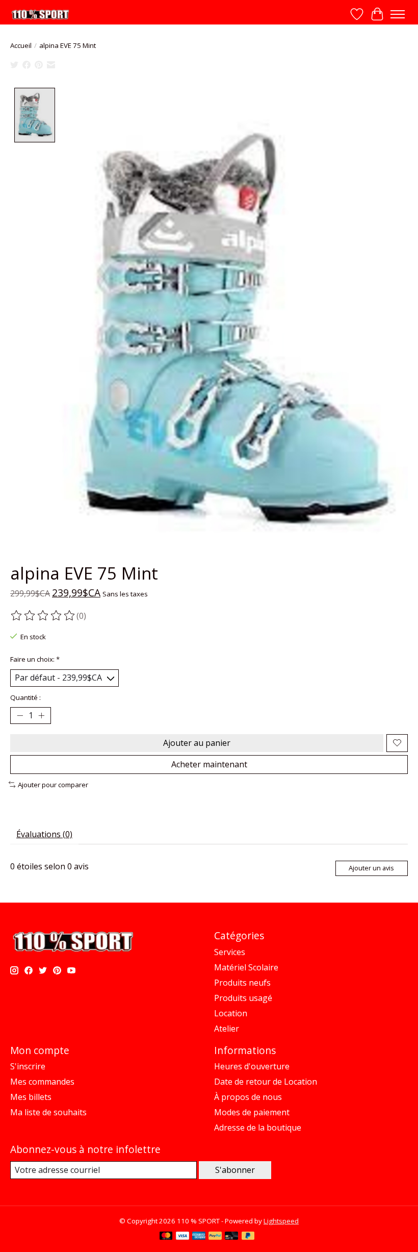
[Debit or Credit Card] (231, 1237)
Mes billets (30, 1097)
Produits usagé (243, 998)
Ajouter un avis (371, 867)
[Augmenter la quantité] (41, 715)
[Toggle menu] (397, 14)
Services (229, 952)
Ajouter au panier (196, 742)
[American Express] (198, 1237)
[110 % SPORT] (40, 14)
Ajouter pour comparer (53, 784)
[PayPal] (215, 1237)
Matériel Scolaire (246, 967)
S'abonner (235, 1169)
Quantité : (25, 697)
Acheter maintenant (209, 764)
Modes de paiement (252, 1112)
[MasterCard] (166, 1237)
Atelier (226, 1028)
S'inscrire (27, 1066)
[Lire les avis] (43, 616)
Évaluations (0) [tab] (44, 834)
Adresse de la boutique (257, 1127)
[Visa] (182, 1237)
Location (230, 1013)
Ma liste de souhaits (48, 1112)
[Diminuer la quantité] (20, 715)
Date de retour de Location (265, 1081)
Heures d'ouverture (252, 1066)
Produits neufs (242, 982)
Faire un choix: (35, 659)
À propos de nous (248, 1097)
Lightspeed (281, 1220)
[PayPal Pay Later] (248, 1237)
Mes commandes (42, 1081)
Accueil (21, 45)
